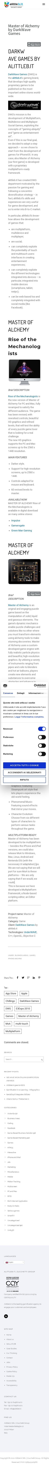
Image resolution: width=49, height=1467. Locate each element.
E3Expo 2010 (23, 1008)
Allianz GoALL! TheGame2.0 (17, 1099)
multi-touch (22, 1023)
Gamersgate (18, 525)
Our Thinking (11, 1353)
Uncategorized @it (14, 1225)
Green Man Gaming (21, 530)
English (10, 1262)
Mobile (10, 1177)
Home (8, 1335)
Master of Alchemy (18, 605)
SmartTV (11, 1216)
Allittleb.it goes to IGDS (15, 1085)
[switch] (42, 737)
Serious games (13, 1211)
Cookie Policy (11, 1371)
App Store (11, 993)
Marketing (11, 1167)
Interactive (11, 1152)
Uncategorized (13, 1220)
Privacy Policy (12, 1367)
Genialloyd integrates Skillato (18, 1094)
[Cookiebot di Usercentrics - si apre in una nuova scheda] (34, 686)
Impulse (15, 520)
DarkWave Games (17, 74)
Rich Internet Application (17, 1201)
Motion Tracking (13, 1182)
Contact (9, 1358)
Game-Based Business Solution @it (21, 1133)
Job (8, 1162)
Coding (10, 1123)
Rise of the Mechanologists (23, 396)
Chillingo (10, 1001)
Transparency (11, 1385)
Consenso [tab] (8, 693)
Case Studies (11, 1349)
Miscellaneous (13, 1172)
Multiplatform (13, 1031)
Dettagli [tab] (20, 693)
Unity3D (10, 1230)
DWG (8, 1008)
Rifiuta (24, 780)
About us (10, 1339)
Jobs (8, 1362)
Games (32, 955)
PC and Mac (12, 1191)
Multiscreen (12, 1186)
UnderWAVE (30, 932)
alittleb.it (16, 78)
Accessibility (11, 1381)
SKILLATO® (11, 1344)
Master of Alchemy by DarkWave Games (23, 29)
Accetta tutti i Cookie (24, 765)
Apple (24, 993)
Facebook (11, 1128)
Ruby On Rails (13, 1206)
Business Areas (21, 955)
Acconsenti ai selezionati (24, 772)
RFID (9, 1196)
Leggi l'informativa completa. (29, 717)
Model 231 (10, 1376)
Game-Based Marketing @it (18, 1138)
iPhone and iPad (15, 959)
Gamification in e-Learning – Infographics (23, 1090)
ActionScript (12, 1114)
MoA (8, 1023)
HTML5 (10, 1148)
